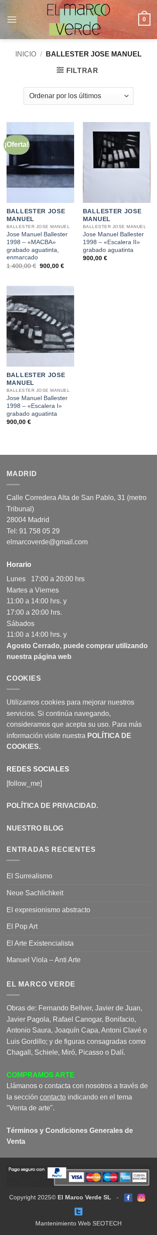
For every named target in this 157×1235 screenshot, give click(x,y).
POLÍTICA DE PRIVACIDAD (51, 805)
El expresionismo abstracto (48, 910)
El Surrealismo (29, 876)
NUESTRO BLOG (35, 828)
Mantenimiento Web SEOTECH (78, 1223)
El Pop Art (22, 926)
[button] (12, 19)
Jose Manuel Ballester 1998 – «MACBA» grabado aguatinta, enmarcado (37, 246)
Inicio (25, 54)
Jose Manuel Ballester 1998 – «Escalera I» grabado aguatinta (37, 406)
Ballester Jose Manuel (36, 215)
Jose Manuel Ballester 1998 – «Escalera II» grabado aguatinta (113, 242)
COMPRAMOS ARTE (41, 1075)
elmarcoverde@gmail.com (47, 542)
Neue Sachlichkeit (35, 893)
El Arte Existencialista (40, 943)
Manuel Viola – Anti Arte (44, 959)
